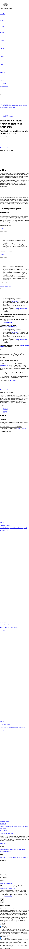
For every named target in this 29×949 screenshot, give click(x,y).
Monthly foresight (12, 849)
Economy (5, 408)
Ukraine (5, 412)
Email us (11, 857)
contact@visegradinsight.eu (9, 326)
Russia (5, 411)
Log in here (13, 380)
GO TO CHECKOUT (6, 286)
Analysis (5, 115)
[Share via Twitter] (1, 170)
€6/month (2, 228)
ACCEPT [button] (2, 897)
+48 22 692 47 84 (4, 857)
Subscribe (2, 843)
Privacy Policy (3, 888)
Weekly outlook (4, 849)
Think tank (11, 107)
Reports (12, 299)
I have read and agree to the (14, 428)
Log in (8, 104)
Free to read (3, 83)
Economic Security (6, 105)
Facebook (25, 857)
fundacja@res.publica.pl (6, 883)
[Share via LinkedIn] (5, 170)
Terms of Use (11, 888)
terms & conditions (21, 428)
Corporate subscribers (5, 851)
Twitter (16, 857)
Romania (5, 409)
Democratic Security (17, 105)
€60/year (2, 254)
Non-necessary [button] (4, 936)
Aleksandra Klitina (5, 147)
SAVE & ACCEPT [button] (5, 948)
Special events (21, 849)
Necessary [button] (2, 924)
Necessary (4, 926)
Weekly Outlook (16, 301)
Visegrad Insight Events (21, 308)
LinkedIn (20, 857)
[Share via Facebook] (3, 170)
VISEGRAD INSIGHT (6, 833)
